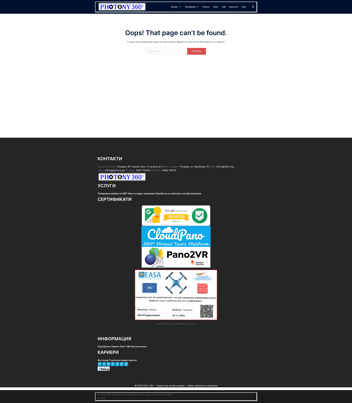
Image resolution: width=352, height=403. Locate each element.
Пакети (206, 7)
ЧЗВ (224, 7)
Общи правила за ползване (202, 385)
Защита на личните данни (170, 385)
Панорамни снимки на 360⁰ (112, 193)
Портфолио (190, 7)
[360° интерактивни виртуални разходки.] (122, 6)
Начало (174, 7)
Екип (215, 7)
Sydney (101, 398)
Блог (244, 7)
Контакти (233, 7)
